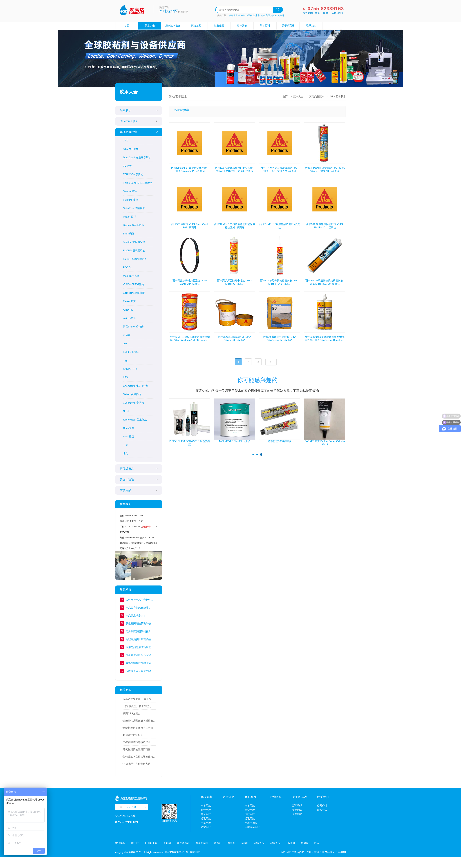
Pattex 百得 (129, 216)
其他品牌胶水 (128, 132)
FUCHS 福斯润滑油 (134, 250)
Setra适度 (128, 436)
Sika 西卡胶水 (131, 149)
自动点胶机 (201, 843)
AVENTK (128, 309)
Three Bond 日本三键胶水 (137, 182)
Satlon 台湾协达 (132, 394)
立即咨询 (131, 806)
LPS (125, 377)
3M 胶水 (127, 165)
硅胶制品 (259, 843)
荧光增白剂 (183, 843)
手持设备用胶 (252, 827)
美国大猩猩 (127, 479)
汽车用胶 (206, 805)
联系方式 (322, 809)
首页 (126, 25)
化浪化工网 (151, 843)
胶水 (316, 843)
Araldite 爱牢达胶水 (134, 242)
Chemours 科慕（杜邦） (137, 385)
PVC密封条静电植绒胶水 (137, 742)
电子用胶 (206, 814)
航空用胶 (206, 827)
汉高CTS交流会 (131, 713)
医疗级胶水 (127, 468)
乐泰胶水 (125, 110)
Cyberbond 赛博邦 (133, 402)
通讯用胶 (206, 818)
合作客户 (297, 814)
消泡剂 (291, 843)
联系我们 (311, 25)
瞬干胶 (135, 843)
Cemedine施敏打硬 (134, 292)
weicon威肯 (129, 318)
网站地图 (195, 852)
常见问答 (297, 809)
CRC (125, 140)
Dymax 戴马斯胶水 (133, 225)
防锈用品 (125, 490)
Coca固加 (128, 428)
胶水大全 (150, 25)
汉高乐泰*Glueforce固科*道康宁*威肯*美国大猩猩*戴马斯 (256, 15)
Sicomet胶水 (130, 191)
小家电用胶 (251, 822)
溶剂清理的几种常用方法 (137, 763)
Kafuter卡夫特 (131, 352)
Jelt (125, 343)
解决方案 (196, 25)
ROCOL (127, 267)
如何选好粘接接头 (133, 735)
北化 (125, 453)
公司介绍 (322, 805)
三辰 (125, 445)
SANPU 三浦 (130, 368)
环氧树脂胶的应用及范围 (137, 749)
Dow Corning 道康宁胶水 (137, 157)
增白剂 (217, 843)
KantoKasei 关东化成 (135, 419)
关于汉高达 (288, 25)
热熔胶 (304, 843)
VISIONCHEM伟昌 (133, 284)
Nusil (126, 411)
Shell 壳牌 (128, 233)
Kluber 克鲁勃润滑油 (134, 258)
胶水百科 (265, 25)
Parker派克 (129, 301)
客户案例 (242, 25)
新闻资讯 (297, 805)
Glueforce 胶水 (129, 121)
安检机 (245, 843)
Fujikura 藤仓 (130, 199)
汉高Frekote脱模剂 (133, 326)
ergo (125, 360)
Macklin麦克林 (131, 275)
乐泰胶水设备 (172, 25)
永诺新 (127, 335)
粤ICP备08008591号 (176, 852)
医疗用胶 (206, 809)
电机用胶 (206, 822)
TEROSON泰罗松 (133, 174)
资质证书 (219, 25)
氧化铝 (167, 843)
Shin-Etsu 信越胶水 (134, 208)
